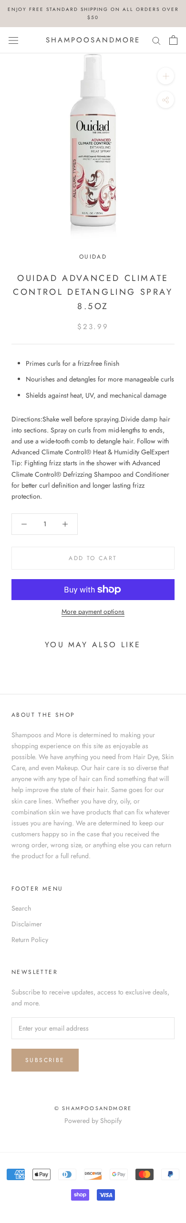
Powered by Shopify (93, 1120)
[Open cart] (173, 40)
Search (21, 908)
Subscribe (45, 1060)
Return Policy (29, 939)
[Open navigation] (13, 40)
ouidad (93, 256)
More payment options (93, 611)
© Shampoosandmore (93, 1108)
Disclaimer (26, 924)
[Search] (156, 40)
